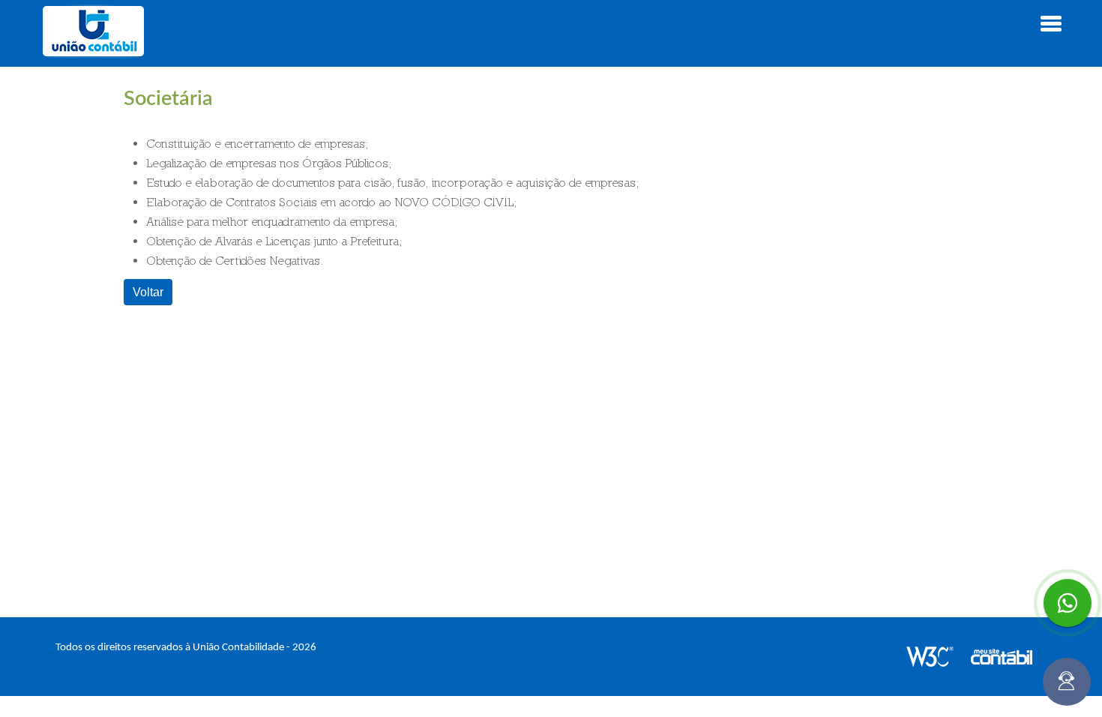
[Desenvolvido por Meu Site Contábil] (1009, 656)
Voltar (148, 291)
